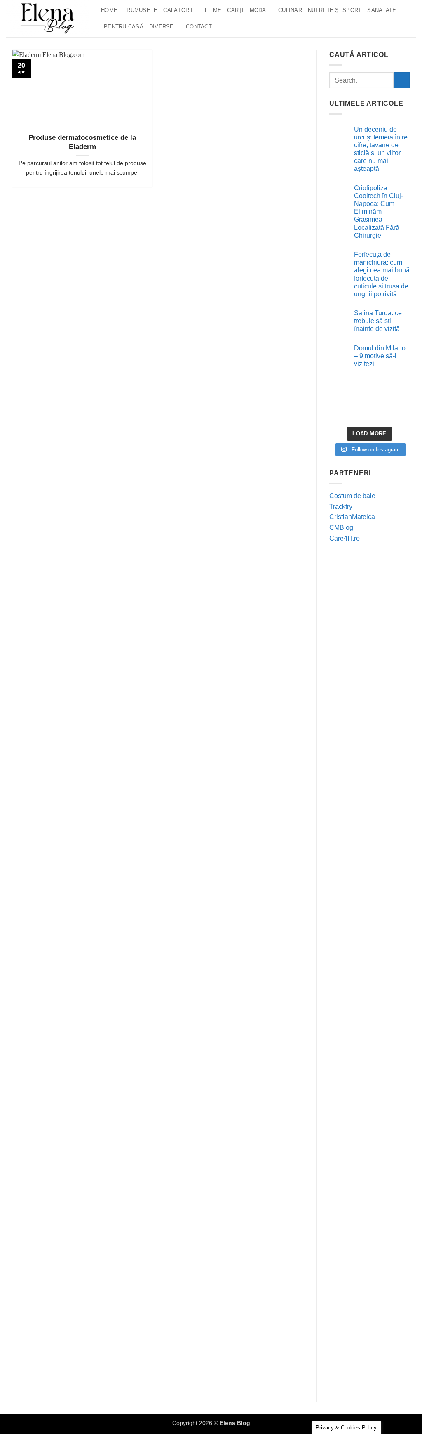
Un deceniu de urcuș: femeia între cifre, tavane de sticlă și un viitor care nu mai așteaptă (381, 149)
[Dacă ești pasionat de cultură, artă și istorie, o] (369, 412)
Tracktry (340, 506)
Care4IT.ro (344, 538)
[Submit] (402, 80)
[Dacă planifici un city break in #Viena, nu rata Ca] (342, 412)
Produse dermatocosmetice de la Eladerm (82, 142)
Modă (258, 10)
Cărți (235, 10)
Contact (199, 27)
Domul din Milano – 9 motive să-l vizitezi (380, 356)
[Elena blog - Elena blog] (47, 18)
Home (109, 10)
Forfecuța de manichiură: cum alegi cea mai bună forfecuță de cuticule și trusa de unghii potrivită (382, 274)
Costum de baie (352, 495)
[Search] (221, 27)
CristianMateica (352, 516)
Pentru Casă (123, 27)
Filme (213, 10)
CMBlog (341, 527)
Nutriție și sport (334, 10)
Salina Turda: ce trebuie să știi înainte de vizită (378, 320)
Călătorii (177, 10)
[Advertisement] (369, 677)
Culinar (290, 10)
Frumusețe (140, 10)
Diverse (161, 27)
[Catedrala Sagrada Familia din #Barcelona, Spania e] (397, 412)
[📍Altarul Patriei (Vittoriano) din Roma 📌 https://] (342, 396)
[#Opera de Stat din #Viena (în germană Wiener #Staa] (397, 396)
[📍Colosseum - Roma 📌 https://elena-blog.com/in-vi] (369, 396)
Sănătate (381, 10)
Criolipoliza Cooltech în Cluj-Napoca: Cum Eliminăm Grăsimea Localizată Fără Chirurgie (378, 211)
